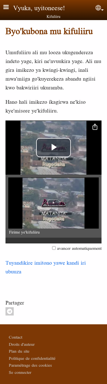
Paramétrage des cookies (30, 365)
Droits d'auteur (22, 344)
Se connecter (20, 372)
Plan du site (19, 351)
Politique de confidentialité (32, 358)
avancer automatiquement (79, 248)
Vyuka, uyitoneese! (39, 8)
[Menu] (9, 7)
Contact (15, 337)
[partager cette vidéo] (95, 127)
